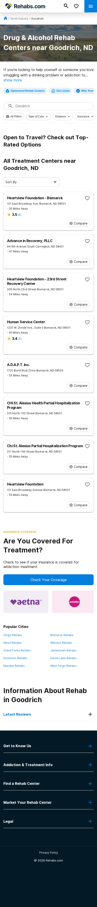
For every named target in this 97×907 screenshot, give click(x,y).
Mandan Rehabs (14, 665)
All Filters (16, 116)
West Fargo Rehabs (63, 665)
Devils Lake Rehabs (63, 658)
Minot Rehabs (12, 642)
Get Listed (62, 90)
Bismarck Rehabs (62, 635)
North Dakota (19, 18)
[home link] (5, 18)
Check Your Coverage (48, 579)
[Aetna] (25, 602)
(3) (19, 338)
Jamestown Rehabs (63, 650)
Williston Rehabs (61, 642)
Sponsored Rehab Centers (28, 90)
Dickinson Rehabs (15, 658)
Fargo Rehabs (12, 635)
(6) (19, 214)
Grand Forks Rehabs (17, 650)
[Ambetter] (74, 602)
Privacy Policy (48, 852)
